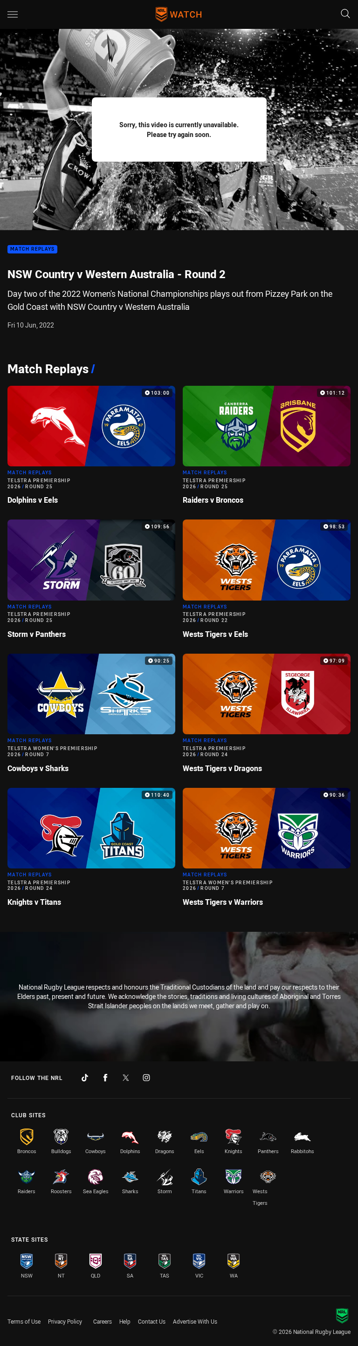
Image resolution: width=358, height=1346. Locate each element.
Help (125, 1321)
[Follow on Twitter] (126, 1077)
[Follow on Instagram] (146, 1077)
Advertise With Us (195, 1321)
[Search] (345, 14)
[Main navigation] (12, 14)
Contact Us (151, 1321)
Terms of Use (24, 1321)
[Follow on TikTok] (85, 1077)
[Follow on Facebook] (105, 1077)
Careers (102, 1321)
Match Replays (32, 249)
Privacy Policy (65, 1321)
